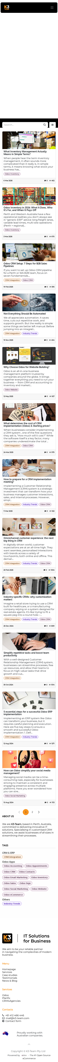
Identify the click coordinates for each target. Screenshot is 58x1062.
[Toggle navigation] (52, 8)
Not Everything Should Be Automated (25, 313)
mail (17, 1018)
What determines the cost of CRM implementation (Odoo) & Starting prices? (27, 424)
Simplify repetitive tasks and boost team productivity (26, 654)
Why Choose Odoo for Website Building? (26, 367)
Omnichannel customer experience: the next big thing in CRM (29, 539)
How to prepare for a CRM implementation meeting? (27, 480)
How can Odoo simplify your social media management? (27, 771)
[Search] (44, 125)
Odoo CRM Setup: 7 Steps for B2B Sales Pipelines (25, 265)
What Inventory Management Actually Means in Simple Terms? (25, 152)
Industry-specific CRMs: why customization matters (27, 598)
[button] (52, 125)
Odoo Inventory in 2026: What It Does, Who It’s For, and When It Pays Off (28, 209)
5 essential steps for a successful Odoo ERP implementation (28, 713)
